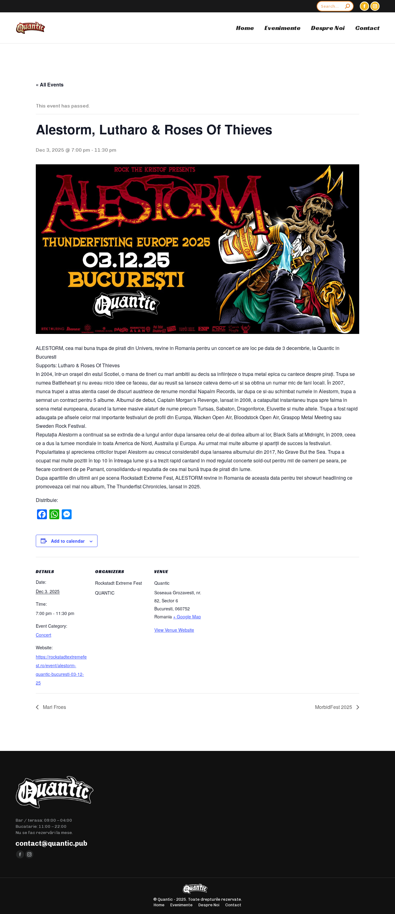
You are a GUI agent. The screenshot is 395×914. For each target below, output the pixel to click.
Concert (43, 635)
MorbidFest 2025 (334, 706)
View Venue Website (174, 630)
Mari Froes (54, 706)
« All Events (50, 84)
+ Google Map (187, 616)
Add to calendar (68, 541)
